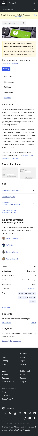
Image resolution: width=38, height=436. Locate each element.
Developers (6, 378)
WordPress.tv (8, 382)
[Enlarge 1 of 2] (15, 170)
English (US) (32, 288)
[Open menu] (35, 3)
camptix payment (30, 293)
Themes (23, 357)
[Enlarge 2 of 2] (33, 170)
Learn (4, 371)
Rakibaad (7, 87)
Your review (6, 323)
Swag (23, 382)
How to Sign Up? (8, 197)
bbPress (6, 395)
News (4, 357)
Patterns (23, 364)
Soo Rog (6, 69)
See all (33, 323)
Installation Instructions (10, 190)
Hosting (5, 361)
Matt (5, 392)
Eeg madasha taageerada (11, 341)
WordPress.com (9, 388)
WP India (9, 245)
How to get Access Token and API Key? (9, 211)
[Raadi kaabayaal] (23, 23)
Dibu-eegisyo (9, 82)
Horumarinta (8, 92)
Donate (24, 378)
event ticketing (23, 297)
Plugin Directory (7, 9)
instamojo (32, 297)
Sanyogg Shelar (12, 63)
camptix (21, 293)
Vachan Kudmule (12, 259)
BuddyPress (7, 399)
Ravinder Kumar (12, 252)
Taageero (7, 98)
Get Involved (25, 371)
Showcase (24, 354)
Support (5, 374)
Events (22, 374)
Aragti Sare (6, 307)
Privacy (5, 364)
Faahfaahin (8, 76)
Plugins (22, 361)
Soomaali (10, 408)
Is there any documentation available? (11, 203)
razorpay (32, 301)
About (4, 354)
